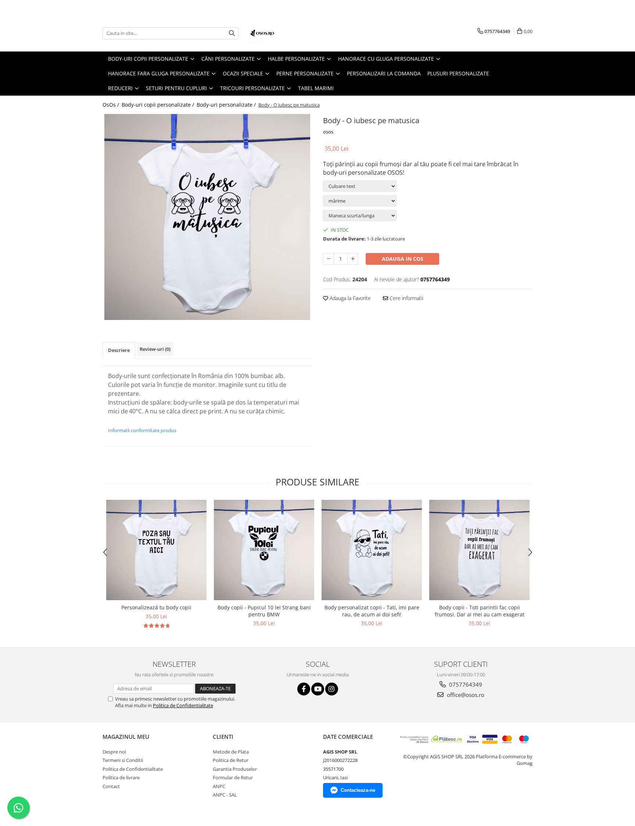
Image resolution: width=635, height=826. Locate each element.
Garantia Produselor (235, 769)
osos (328, 131)
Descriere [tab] (119, 350)
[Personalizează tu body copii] (156, 550)
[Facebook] (303, 689)
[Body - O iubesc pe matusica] (207, 217)
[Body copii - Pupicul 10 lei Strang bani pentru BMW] (264, 550)
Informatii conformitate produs (142, 430)
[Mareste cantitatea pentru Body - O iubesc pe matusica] (352, 259)
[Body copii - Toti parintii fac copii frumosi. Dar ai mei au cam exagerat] (479, 550)
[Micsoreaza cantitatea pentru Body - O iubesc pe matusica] (328, 259)
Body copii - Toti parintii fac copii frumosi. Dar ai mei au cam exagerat (479, 611)
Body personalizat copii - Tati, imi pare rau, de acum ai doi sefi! (371, 611)
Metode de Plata (231, 751)
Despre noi (114, 751)
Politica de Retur (230, 760)
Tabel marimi (316, 88)
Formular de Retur (233, 777)
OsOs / (112, 104)
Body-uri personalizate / (227, 104)
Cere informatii (405, 298)
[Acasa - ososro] (286, 33)
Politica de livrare (121, 777)
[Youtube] (317, 689)
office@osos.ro (464, 694)
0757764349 (465, 684)
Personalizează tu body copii (156, 607)
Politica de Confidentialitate (183, 705)
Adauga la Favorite (349, 298)
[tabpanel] (207, 217)
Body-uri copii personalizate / (158, 104)
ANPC (219, 786)
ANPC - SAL (225, 794)
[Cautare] (231, 33)
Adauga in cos (402, 258)
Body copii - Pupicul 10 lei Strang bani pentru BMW (264, 611)
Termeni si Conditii (123, 760)
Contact (111, 786)
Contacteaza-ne (358, 790)
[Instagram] (331, 689)
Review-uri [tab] (155, 349)
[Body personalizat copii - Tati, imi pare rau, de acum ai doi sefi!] (372, 550)
